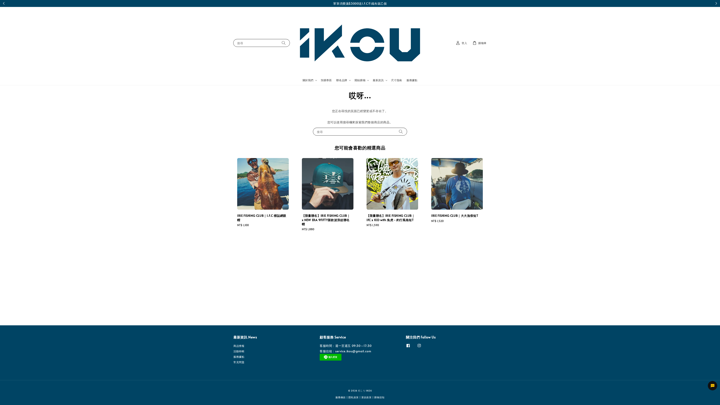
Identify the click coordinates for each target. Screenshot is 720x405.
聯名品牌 (341, 80)
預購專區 (326, 80)
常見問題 (238, 362)
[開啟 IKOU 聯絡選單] (712, 385)
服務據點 (411, 80)
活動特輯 (238, 351)
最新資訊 (378, 80)
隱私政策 (353, 397)
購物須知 (379, 397)
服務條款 (340, 397)
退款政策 (366, 397)
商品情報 (238, 346)
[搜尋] (284, 42)
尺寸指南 (396, 80)
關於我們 (308, 80)
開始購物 (360, 80)
